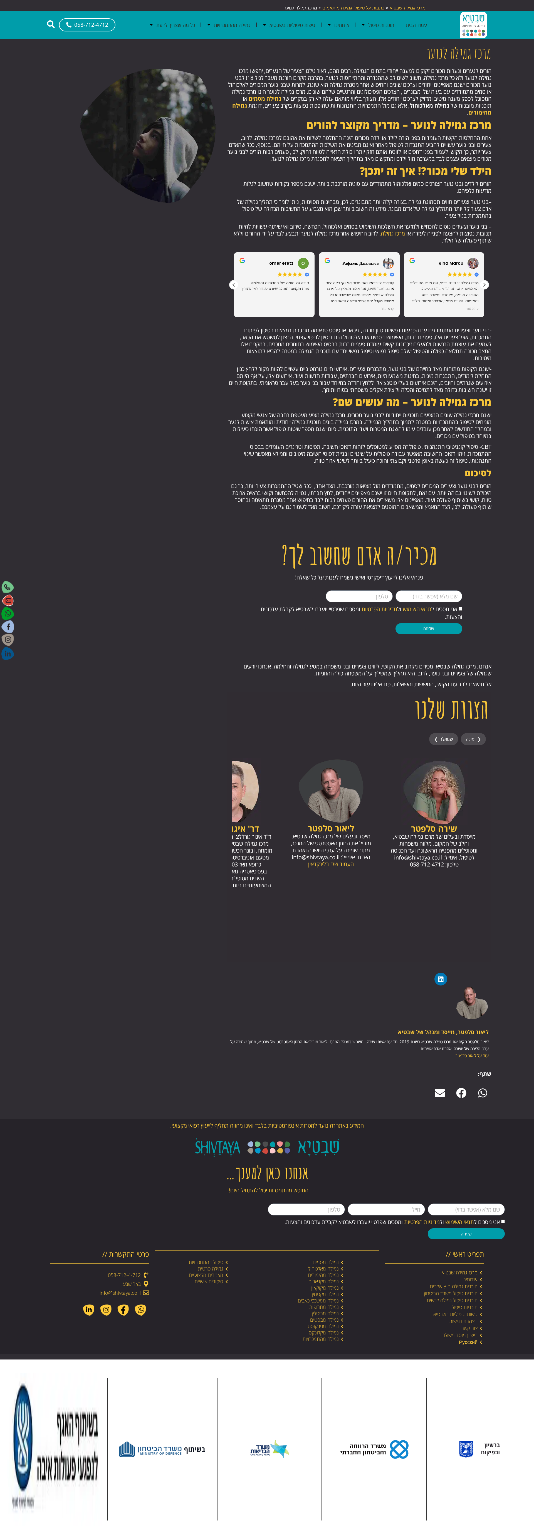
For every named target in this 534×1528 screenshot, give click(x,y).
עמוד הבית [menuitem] (416, 25)
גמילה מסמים (265, 98)
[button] (484, 285)
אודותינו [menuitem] (341, 25)
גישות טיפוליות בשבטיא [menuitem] (292, 25)
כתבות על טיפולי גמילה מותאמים (353, 8)
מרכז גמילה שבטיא (408, 8)
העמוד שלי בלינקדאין (331, 864)
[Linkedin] (440, 979)
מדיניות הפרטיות (379, 609)
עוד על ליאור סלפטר (472, 1055)
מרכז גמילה (393, 233)
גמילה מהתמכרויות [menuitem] (232, 25)
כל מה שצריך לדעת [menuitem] (175, 25)
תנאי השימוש (417, 609)
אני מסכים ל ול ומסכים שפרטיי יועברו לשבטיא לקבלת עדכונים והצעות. (392, 1222)
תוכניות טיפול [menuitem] (381, 25)
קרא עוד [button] (387, 308)
